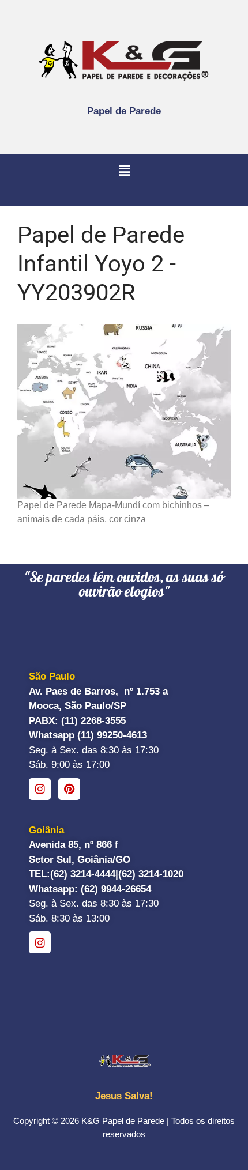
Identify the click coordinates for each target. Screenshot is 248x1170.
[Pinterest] (69, 789)
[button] (124, 171)
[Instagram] (40, 789)
